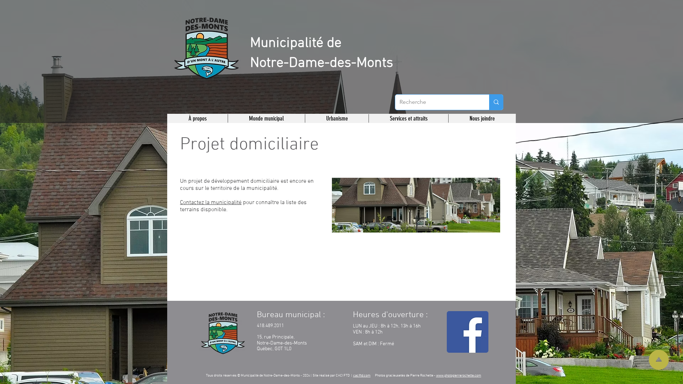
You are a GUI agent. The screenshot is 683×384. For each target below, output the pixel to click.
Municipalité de (296, 43)
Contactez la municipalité (211, 202)
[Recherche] (496, 102)
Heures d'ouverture (388, 315)
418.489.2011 (270, 326)
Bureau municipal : (291, 315)
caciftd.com (362, 375)
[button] (198, 118)
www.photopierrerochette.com (458, 375)
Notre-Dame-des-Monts (321, 63)
